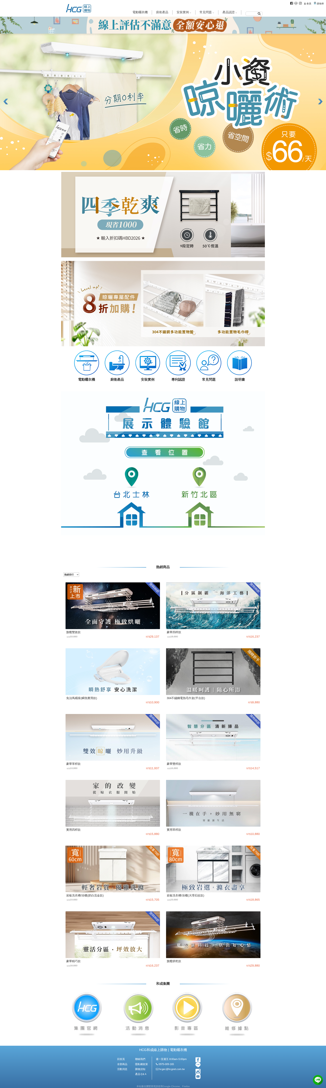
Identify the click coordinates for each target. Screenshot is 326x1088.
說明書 (239, 379)
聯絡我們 (140, 1059)
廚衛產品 (162, 12)
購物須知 (140, 1069)
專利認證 (178, 379)
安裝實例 (183, 12)
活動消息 (122, 1069)
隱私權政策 (141, 1064)
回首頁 (121, 1059)
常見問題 (206, 12)
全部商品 (122, 1064)
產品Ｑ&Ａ (141, 1074)
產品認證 (228, 12)
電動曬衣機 (140, 12)
